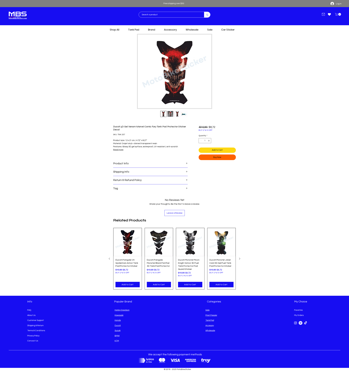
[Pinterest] (300, 323)
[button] (338, 14)
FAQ (29, 310)
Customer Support (35, 320)
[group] (174, 259)
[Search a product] (207, 14)
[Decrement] (200, 140)
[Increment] (209, 140)
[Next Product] (239, 258)
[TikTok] (305, 323)
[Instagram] (295, 323)
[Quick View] (127, 242)
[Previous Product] (109, 258)
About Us (31, 315)
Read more (118, 150)
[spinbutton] (204, 140)
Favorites (298, 310)
